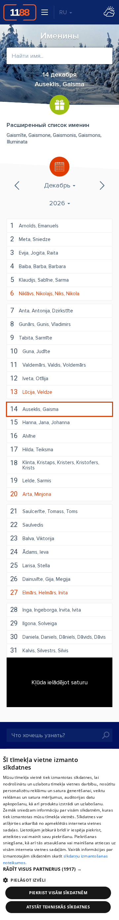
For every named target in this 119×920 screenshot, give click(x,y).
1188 (19, 12)
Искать (105, 735)
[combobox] (59, 56)
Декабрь (58, 185)
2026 (58, 203)
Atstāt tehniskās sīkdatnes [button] (58, 907)
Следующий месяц (101, 185)
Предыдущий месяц (17, 185)
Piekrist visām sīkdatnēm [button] (58, 893)
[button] (59, 869)
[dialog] (59, 834)
